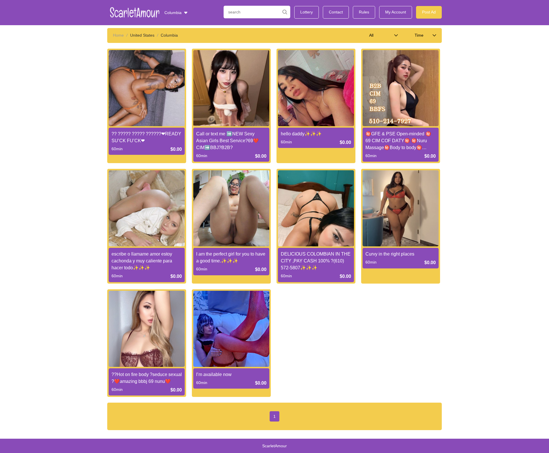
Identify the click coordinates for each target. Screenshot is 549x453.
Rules (364, 12)
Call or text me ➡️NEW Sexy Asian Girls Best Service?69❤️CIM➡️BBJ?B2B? (227, 140)
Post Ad (429, 12)
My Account (395, 12)
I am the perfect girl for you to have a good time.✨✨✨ (230, 257)
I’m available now (214, 374)
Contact (336, 12)
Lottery (306, 12)
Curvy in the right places (389, 254)
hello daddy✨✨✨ (301, 133)
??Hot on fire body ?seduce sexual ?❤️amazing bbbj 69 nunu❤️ (147, 378)
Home (118, 35)
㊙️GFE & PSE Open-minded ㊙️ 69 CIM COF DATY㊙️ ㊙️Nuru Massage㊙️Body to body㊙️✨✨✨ (398, 141)
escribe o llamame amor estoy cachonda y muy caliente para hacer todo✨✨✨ (142, 261)
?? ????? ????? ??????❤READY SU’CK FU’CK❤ (146, 137)
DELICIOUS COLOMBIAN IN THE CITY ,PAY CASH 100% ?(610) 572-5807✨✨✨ (316, 261)
